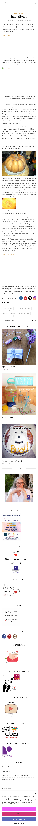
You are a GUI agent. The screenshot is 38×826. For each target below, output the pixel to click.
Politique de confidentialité (18, 823)
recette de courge (7, 316)
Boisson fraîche (8, 417)
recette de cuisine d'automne (22, 316)
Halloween (19, 311)
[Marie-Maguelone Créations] (5, 3)
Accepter (19, 809)
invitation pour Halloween (10, 313)
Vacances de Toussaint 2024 (11, 784)
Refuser (19, 814)
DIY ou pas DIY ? (8, 367)
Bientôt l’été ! (6, 767)
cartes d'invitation (7, 308)
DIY (22, 13)
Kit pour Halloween (24, 313)
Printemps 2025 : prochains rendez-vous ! (15, 775)
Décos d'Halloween (8, 311)
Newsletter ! (6, 771)
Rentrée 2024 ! (6, 788)
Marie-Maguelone (10, 320)
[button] (35, 793)
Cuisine (17, 13)
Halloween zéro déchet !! (12, 461)
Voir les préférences (19, 819)
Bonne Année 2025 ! (8, 780)
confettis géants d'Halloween (22, 308)
